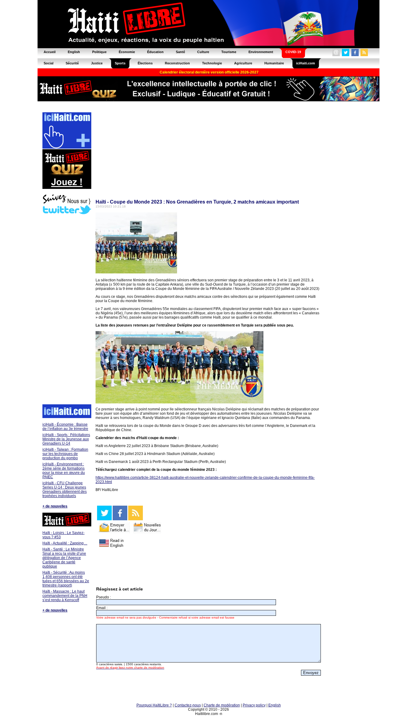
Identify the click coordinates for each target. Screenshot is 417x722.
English (274, 705)
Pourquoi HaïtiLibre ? (154, 705)
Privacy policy (254, 705)
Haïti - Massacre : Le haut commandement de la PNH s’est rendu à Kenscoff (64, 595)
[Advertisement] (66, 310)
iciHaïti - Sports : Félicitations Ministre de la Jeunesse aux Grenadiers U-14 (66, 439)
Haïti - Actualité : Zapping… (64, 543)
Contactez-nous (188, 705)
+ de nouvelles (54, 506)
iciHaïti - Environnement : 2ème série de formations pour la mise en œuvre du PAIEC (63, 470)
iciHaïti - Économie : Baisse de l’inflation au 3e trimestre (65, 426)
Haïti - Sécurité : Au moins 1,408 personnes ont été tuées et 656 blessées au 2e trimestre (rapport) (65, 578)
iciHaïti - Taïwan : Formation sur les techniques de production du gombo (65, 453)
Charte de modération (222, 705)
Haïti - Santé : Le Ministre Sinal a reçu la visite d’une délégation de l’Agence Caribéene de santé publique (64, 558)
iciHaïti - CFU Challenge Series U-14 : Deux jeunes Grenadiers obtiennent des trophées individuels (64, 489)
